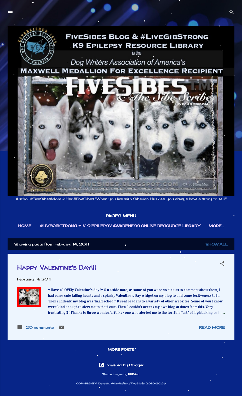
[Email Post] (61, 329)
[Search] (231, 13)
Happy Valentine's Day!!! (56, 267)
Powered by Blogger (123, 365)
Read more (212, 327)
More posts (121, 349)
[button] (222, 264)
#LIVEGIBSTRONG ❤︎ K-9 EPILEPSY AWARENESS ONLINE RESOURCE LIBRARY (120, 226)
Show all (216, 244)
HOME (24, 226)
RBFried (133, 374)
